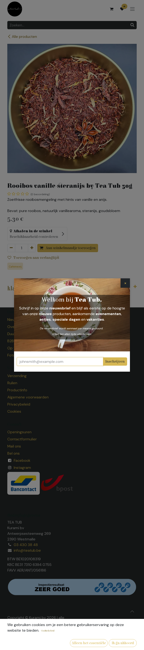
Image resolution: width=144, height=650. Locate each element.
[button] (89, 643)
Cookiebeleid (47, 630)
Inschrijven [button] (115, 361)
